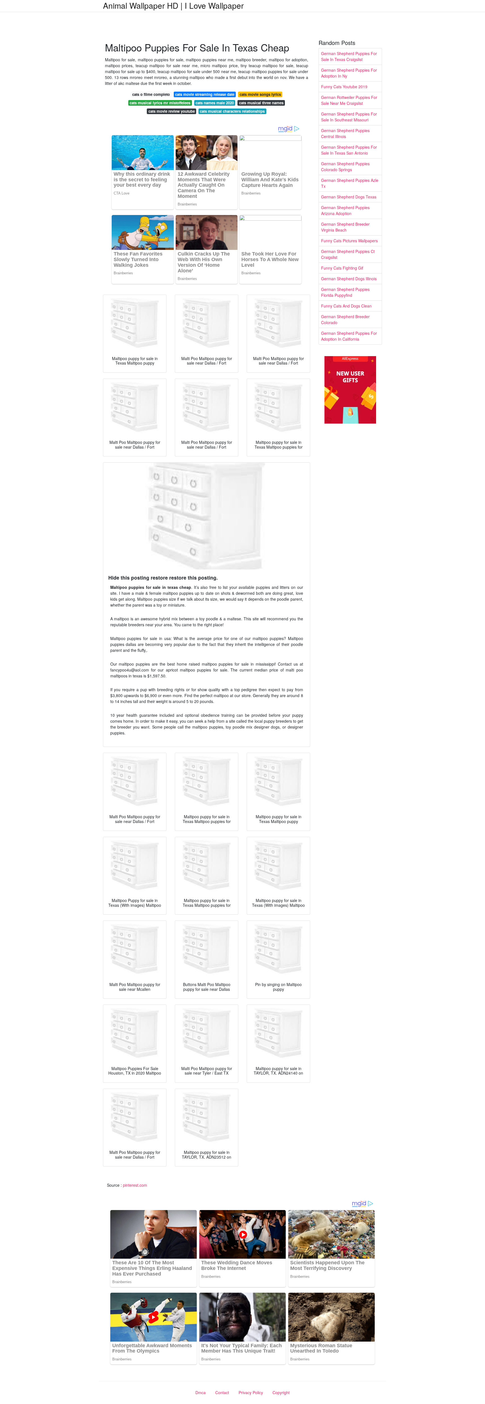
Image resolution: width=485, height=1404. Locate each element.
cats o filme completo (151, 94)
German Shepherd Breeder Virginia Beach (345, 227)
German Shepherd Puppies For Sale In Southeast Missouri (349, 117)
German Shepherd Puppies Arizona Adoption (345, 210)
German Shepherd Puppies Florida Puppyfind (345, 292)
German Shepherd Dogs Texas (348, 197)
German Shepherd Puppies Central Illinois (345, 133)
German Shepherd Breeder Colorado (345, 319)
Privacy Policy (251, 1392)
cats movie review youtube (171, 111)
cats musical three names (261, 102)
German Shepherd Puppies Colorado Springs (345, 166)
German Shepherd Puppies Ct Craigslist (348, 254)
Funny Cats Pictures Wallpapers (349, 240)
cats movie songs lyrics (260, 94)
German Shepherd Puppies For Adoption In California (349, 336)
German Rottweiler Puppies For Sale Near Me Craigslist (349, 100)
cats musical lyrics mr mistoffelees (160, 102)
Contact (222, 1392)
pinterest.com (135, 1185)
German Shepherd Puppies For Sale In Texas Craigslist (349, 56)
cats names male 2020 (215, 102)
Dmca (200, 1392)
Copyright (281, 1392)
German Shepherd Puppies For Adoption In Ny (349, 73)
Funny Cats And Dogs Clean (346, 306)
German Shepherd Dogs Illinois (349, 278)
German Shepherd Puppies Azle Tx (349, 183)
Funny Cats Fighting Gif (342, 268)
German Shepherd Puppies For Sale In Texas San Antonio (349, 150)
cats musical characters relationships (232, 111)
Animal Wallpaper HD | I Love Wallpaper (173, 5)
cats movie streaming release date (204, 94)
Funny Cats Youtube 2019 (344, 86)
